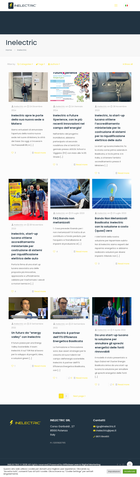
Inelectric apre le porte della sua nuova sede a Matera (27, 119)
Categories (25, 64)
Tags (40, 64)
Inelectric (18, 106)
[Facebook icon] (117, 464)
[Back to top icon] (130, 464)
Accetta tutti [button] (129, 471)
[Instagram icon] (123, 464)
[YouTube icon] (120, 464)
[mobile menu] (116, 5)
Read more (40, 152)
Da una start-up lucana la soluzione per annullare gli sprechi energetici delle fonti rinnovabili (111, 343)
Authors (54, 64)
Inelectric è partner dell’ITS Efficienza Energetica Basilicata (68, 337)
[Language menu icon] (126, 5)
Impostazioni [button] (114, 471)
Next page (78, 396)
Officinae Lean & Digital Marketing (81, 464)
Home (9, 49)
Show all (128, 64)
